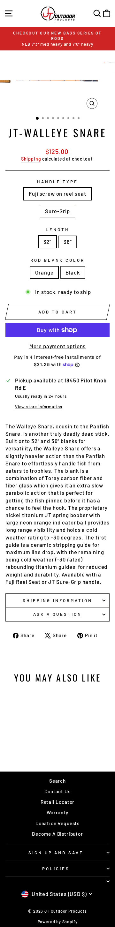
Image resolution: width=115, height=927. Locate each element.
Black (72, 272)
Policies (56, 868)
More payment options (57, 346)
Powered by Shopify (58, 921)
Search (57, 781)
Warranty (57, 812)
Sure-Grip (57, 211)
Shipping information (57, 600)
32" (47, 241)
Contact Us (57, 791)
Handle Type (57, 181)
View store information (38, 406)
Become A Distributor (57, 834)
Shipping (31, 159)
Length (57, 229)
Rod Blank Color (57, 260)
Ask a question (57, 614)
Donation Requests (57, 823)
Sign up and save (56, 852)
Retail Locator (58, 802)
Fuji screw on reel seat (57, 193)
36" (68, 241)
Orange (44, 272)
